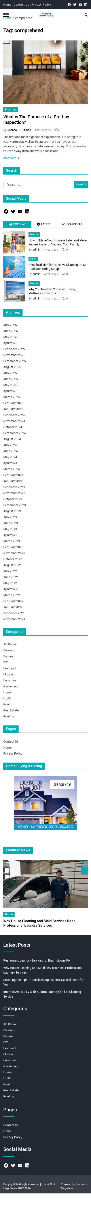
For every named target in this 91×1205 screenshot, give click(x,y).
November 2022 (14, 553)
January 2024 (13, 481)
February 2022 (13, 601)
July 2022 (10, 571)
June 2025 (10, 379)
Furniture (9, 680)
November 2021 (14, 619)
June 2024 (10, 451)
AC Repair (10, 644)
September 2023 (14, 505)
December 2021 (14, 613)
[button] (84, 870)
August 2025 (12, 367)
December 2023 (14, 487)
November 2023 (14, 493)
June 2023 (10, 523)
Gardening (10, 686)
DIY (5, 662)
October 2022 (12, 559)
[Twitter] (75, 4)
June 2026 (10, 331)
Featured (9, 668)
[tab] (17, 224)
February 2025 (13, 403)
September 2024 (14, 433)
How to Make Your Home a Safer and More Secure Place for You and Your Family (57, 242)
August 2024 (12, 439)
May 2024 (10, 457)
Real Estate (11, 710)
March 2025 (11, 397)
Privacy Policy (41, 4)
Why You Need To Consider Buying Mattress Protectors (51, 291)
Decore (8, 656)
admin (36, 249)
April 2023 (10, 535)
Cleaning (9, 650)
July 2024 (10, 445)
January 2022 (13, 607)
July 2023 (10, 517)
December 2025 (14, 349)
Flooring (10, 109)
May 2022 (10, 583)
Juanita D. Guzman (19, 130)
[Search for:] (37, 185)
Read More (9, 158)
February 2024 (13, 475)
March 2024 (11, 469)
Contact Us (21, 4)
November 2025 (14, 355)
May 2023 (10, 529)
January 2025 (13, 409)
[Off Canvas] (6, 15)
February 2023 (13, 547)
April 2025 (10, 391)
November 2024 (14, 421)
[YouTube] (80, 4)
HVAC (7, 698)
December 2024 (14, 415)
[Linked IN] (86, 4)
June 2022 (10, 577)
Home (7, 4)
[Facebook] (69, 4)
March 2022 (11, 595)
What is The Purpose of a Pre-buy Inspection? (36, 119)
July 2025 (10, 373)
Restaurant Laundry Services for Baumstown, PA (36, 960)
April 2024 (10, 463)
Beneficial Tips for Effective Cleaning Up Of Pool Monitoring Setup (57, 267)
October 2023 (12, 499)
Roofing (8, 716)
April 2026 (10, 343)
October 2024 (12, 427)
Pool (33, 259)
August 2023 (12, 511)
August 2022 (12, 565)
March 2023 (11, 541)
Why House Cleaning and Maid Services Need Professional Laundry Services (39, 923)
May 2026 (10, 337)
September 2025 (14, 361)
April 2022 (10, 589)
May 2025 (10, 385)
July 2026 (10, 325)
